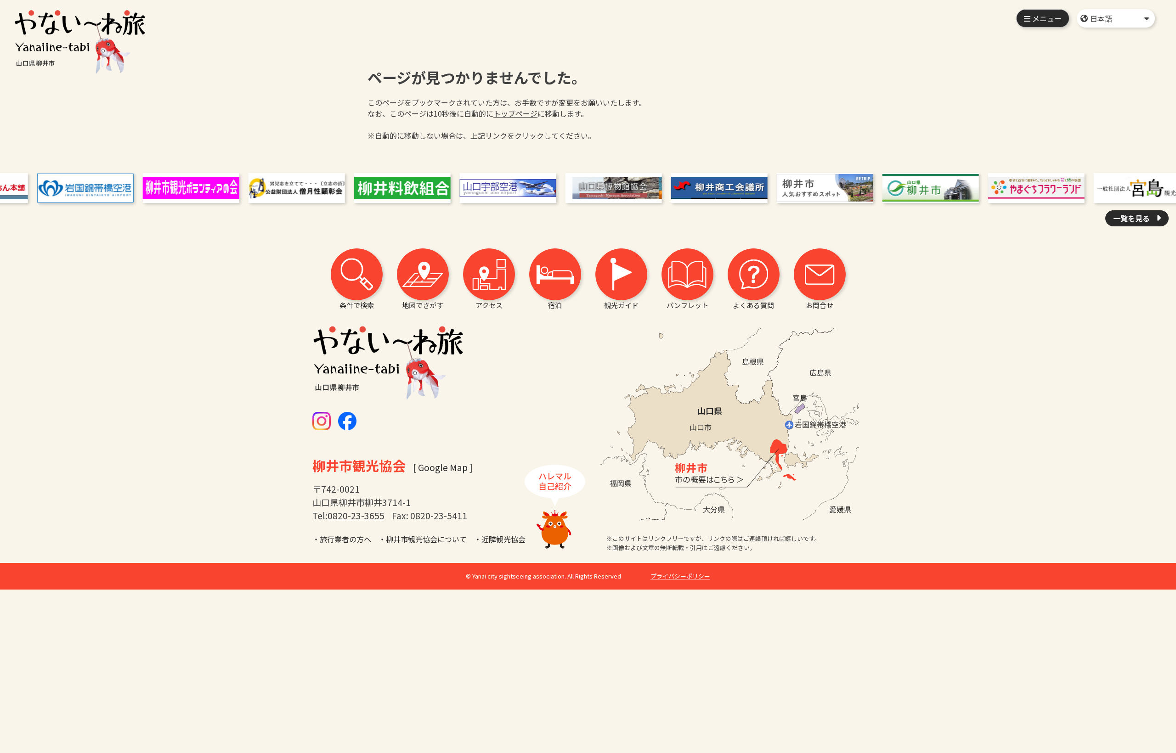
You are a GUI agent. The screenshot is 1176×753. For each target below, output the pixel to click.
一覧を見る (1132, 218)
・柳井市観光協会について (423, 539)
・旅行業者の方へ (341, 539)
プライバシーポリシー (680, 576)
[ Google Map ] (443, 467)
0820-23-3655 (356, 515)
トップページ (515, 113)
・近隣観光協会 (500, 539)
